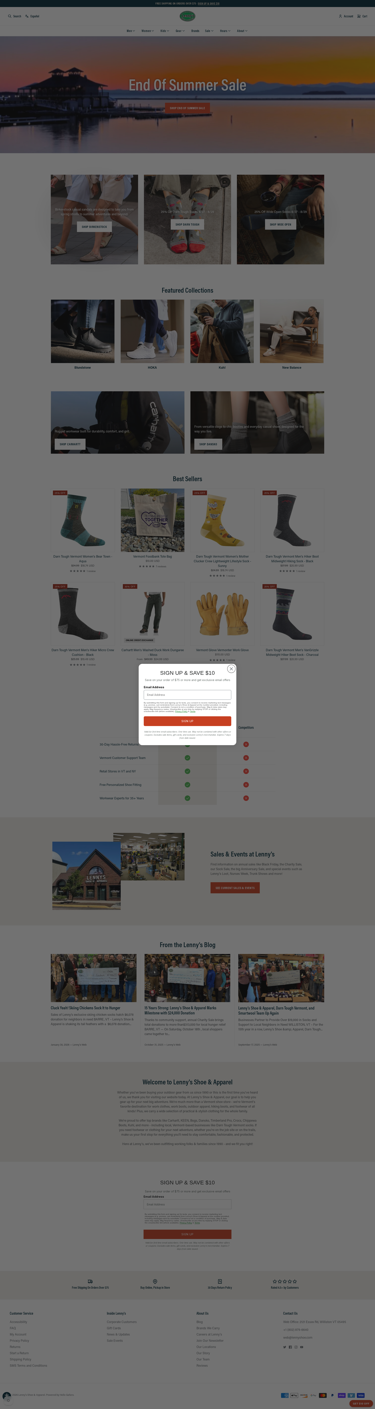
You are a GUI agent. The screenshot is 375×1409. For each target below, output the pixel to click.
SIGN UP (187, 721)
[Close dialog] (231, 668)
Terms (192, 711)
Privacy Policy (181, 711)
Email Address (154, 687)
